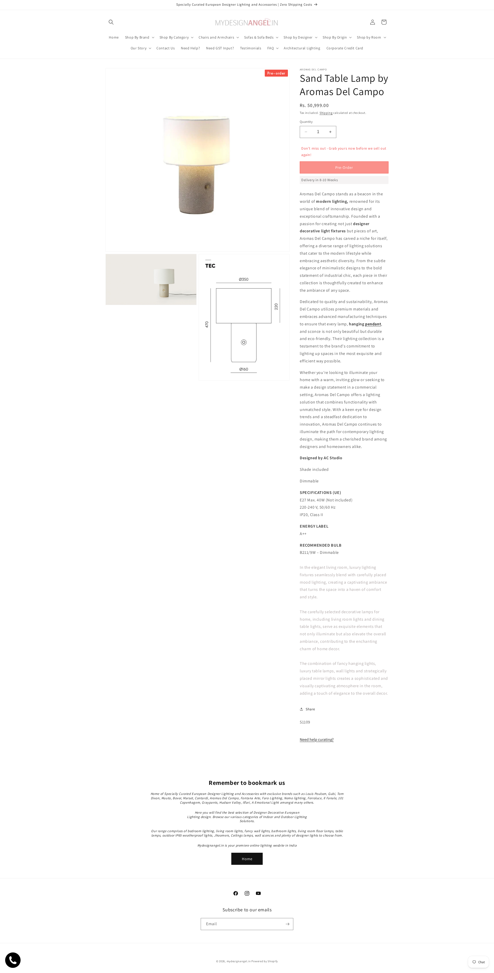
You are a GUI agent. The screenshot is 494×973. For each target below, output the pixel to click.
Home (247, 858)
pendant (373, 324)
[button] (111, 22)
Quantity (306, 122)
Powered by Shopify (264, 961)
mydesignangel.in (239, 961)
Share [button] (310, 709)
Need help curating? (317, 739)
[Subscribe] (287, 924)
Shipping (326, 113)
